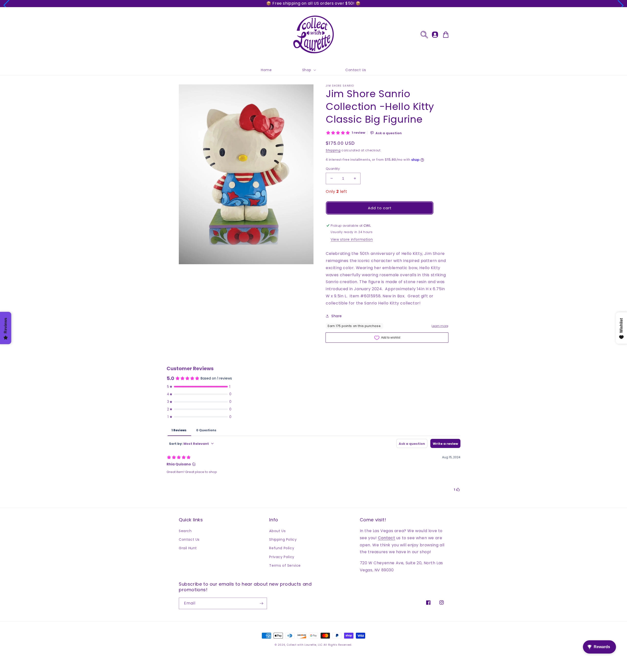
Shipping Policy (283, 539)
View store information (352, 239)
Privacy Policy (281, 556)
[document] (246, 175)
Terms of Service (285, 565)
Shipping (333, 150)
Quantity (333, 168)
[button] (6, 5)
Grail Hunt (188, 548)
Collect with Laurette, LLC (305, 645)
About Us (277, 530)
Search (185, 530)
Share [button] (336, 316)
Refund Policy (281, 548)
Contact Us (189, 539)
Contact (386, 538)
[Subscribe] (261, 603)
